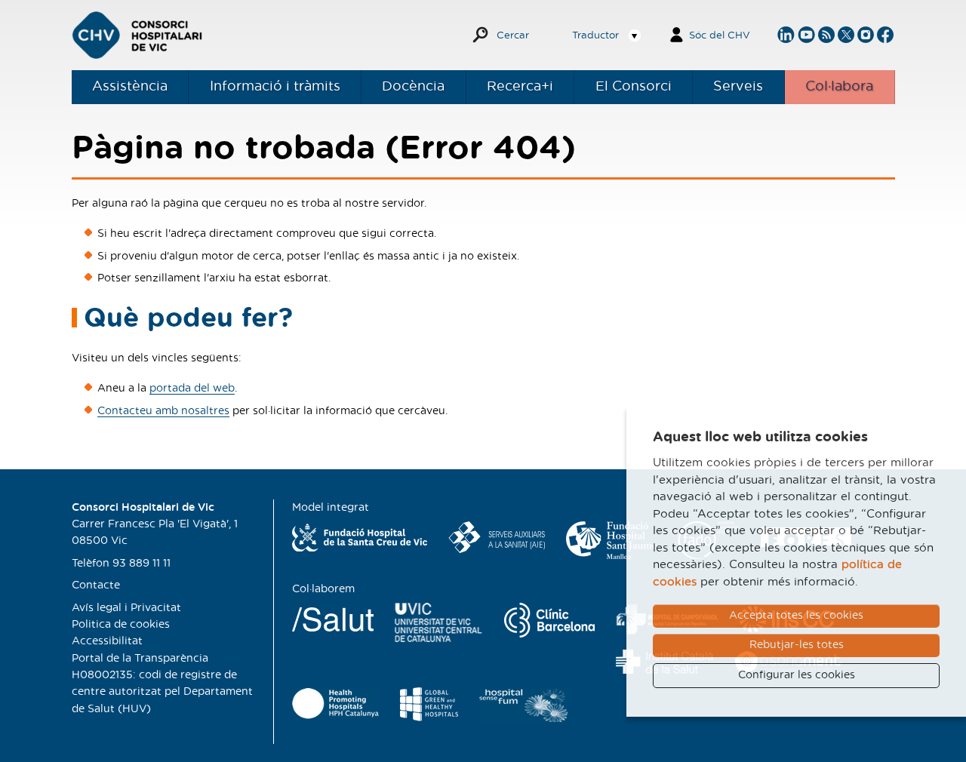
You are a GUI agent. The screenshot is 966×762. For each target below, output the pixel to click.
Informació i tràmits (275, 87)
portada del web (192, 388)
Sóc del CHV (719, 36)
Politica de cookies (121, 624)
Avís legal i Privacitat (126, 608)
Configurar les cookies (796, 675)
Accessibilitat (107, 641)
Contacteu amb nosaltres (163, 411)
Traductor (595, 36)
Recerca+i (520, 87)
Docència (413, 87)
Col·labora (839, 87)
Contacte (96, 585)
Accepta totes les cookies (796, 615)
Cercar (513, 36)
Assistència (130, 87)
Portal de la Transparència (140, 658)
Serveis (738, 87)
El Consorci (633, 87)
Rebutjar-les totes (796, 645)
